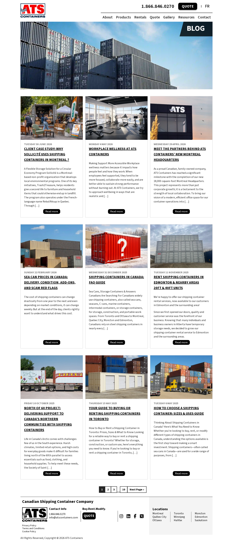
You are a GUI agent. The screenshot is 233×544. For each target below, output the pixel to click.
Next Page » (137, 489)
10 (123, 489)
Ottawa (157, 520)
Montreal (157, 513)
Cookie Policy (29, 531)
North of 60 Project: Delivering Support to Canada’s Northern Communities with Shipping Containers (48, 419)
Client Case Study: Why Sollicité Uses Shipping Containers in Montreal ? (46, 154)
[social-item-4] (142, 516)
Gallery (169, 17)
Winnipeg (179, 517)
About (108, 17)
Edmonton (201, 517)
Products (123, 17)
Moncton (200, 513)
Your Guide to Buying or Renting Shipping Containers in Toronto (114, 413)
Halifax (178, 520)
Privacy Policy (29, 525)
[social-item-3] (135, 516)
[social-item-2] (128, 516)
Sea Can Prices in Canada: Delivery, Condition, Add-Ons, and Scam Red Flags (50, 282)
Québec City (159, 517)
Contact (204, 17)
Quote (188, 6)
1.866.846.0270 (157, 6)
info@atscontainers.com (63, 517)
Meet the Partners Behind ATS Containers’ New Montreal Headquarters (180, 154)
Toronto (179, 513)
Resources (186, 17)
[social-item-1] (121, 516)
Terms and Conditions (33, 528)
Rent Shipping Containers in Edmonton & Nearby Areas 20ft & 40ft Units (179, 282)
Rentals (140, 17)
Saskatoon (201, 520)
